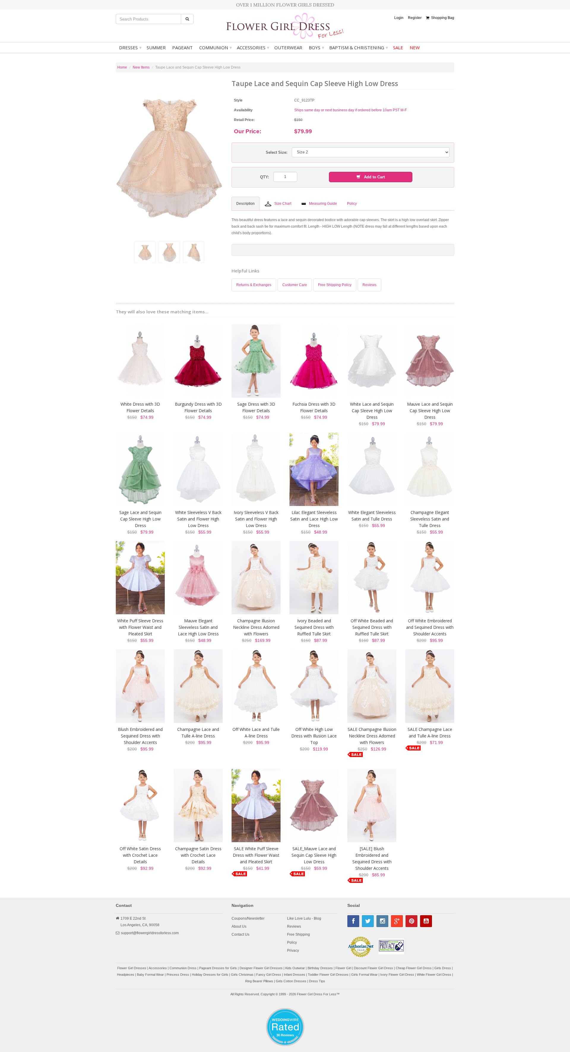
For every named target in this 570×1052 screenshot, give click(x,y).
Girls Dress (442, 968)
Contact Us (240, 934)
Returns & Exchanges (253, 285)
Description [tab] (245, 203)
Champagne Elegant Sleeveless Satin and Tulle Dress (429, 519)
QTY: (264, 177)
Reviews (369, 285)
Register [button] (415, 18)
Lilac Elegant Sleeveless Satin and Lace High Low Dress (314, 519)
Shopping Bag (441, 18)
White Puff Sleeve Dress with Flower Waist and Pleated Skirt (140, 627)
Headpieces (125, 974)
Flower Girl (343, 968)
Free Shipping (298, 934)
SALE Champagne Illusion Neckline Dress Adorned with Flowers (372, 735)
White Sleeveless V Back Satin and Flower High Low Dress (198, 519)
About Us (239, 926)
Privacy (293, 950)
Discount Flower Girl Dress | (375, 968)
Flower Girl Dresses (131, 968)
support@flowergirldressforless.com (150, 933)
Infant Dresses (294, 974)
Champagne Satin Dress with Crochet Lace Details (198, 855)
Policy (292, 942)
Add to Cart (372, 177)
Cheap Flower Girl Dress (414, 968)
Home (122, 67)
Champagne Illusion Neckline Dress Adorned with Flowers (256, 627)
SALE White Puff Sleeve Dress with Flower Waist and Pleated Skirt (256, 855)
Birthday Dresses (320, 968)
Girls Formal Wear (364, 974)
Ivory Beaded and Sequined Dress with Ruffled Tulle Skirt (314, 627)
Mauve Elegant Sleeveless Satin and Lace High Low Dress (198, 627)
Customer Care (294, 285)
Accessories (253, 47)
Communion (215, 47)
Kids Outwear (295, 968)
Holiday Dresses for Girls (210, 974)
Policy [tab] (352, 203)
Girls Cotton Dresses (291, 981)
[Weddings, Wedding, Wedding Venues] (285, 1015)
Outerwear (288, 47)
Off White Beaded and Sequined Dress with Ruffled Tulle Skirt (372, 627)
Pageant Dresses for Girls (218, 968)
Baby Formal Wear (150, 974)
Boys (316, 47)
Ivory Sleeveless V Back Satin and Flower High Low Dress (256, 519)
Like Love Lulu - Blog (304, 918)
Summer (156, 47)
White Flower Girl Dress (434, 974)
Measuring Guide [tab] (323, 203)
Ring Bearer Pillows (259, 981)
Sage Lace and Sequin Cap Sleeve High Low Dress (140, 519)
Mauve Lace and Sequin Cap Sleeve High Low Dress (430, 410)
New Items (141, 67)
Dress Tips (317, 981)
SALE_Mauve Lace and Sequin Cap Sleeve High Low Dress (314, 855)
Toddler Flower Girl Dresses (328, 974)
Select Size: (276, 152)
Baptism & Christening (358, 47)
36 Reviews (285, 1035)
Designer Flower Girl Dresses (261, 968)
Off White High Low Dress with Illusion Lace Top (314, 735)
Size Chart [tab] (282, 203)
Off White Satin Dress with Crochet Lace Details (140, 855)
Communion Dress (183, 968)
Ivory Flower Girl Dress (397, 974)
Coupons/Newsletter (248, 918)
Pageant (182, 47)
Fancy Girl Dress (268, 974)
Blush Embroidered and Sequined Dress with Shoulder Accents (140, 735)
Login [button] (398, 18)
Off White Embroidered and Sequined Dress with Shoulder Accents (430, 627)
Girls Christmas (242, 974)
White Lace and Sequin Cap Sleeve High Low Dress (372, 410)
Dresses (130, 47)
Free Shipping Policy (335, 285)
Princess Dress (178, 974)
